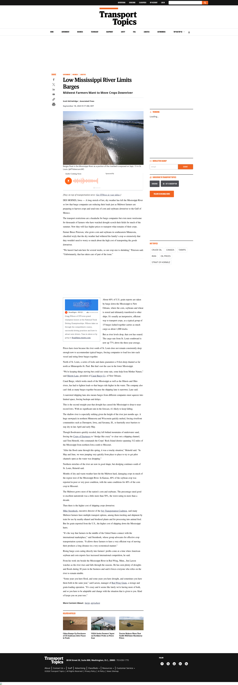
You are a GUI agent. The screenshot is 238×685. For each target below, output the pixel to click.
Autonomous (161, 32)
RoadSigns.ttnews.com (81, 337)
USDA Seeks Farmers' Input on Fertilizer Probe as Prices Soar (102, 635)
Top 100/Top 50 (178, 32)
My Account (153, 2)
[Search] (205, 2)
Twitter (168, 663)
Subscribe (132, 2)
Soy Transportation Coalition (114, 510)
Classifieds (142, 2)
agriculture (95, 603)
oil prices (166, 256)
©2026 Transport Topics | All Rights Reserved (64, 671)
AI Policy (101, 671)
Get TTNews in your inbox (108, 194)
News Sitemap (113, 671)
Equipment (109, 32)
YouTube (174, 663)
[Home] (119, 17)
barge (87, 603)
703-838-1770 (122, 660)
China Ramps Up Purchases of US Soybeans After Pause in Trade (74, 635)
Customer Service (125, 668)
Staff (70, 668)
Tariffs (182, 250)
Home (52, 32)
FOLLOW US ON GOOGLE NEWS (162, 194)
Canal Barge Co (98, 375)
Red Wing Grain (119, 582)
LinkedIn (180, 663)
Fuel (134, 32)
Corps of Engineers (82, 436)
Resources (107, 668)
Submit (185, 167)
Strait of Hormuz (161, 262)
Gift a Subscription (171, 184)
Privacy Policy (90, 671)
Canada (170, 250)
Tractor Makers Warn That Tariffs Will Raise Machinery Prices (130, 635)
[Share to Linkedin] (54, 90)
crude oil (157, 250)
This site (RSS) (186, 663)
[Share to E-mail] (54, 95)
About (47, 668)
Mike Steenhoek (70, 510)
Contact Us (58, 668)
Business (80, 32)
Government (65, 32)
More (189, 32)
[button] (54, 99)
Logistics (146, 32)
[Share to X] (54, 85)
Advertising (121, 2)
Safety (123, 32)
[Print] (54, 104)
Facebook (162, 663)
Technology (94, 32)
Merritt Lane (73, 375)
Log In (163, 2)
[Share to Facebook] (54, 80)
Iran (154, 256)
